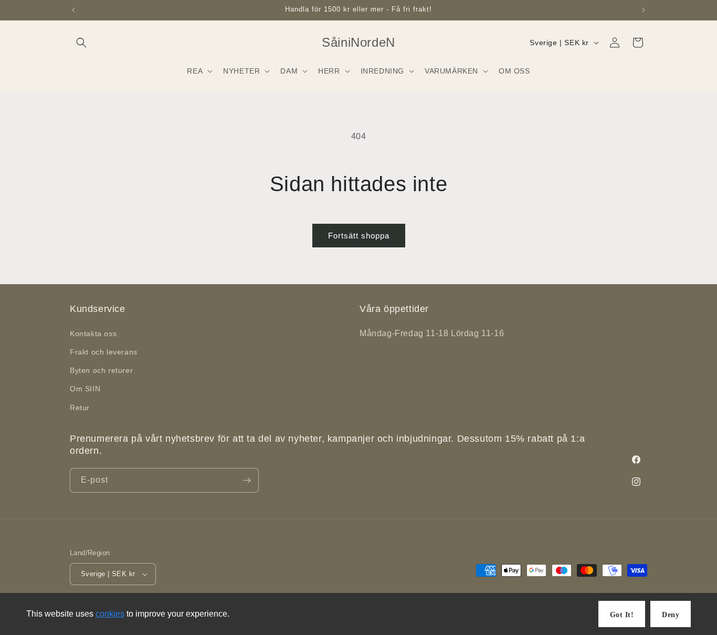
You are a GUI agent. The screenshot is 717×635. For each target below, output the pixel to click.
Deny (670, 615)
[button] (81, 42)
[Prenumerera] (246, 480)
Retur (80, 407)
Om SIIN (85, 388)
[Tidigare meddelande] (73, 10)
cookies (110, 613)
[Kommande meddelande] (643, 10)
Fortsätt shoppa (358, 235)
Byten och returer (101, 370)
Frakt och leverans (104, 352)
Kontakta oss (93, 333)
